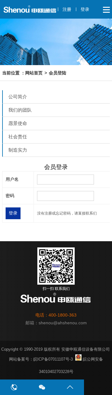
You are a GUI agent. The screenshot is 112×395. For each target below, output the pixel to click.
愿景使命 (17, 123)
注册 (67, 9)
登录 (85, 9)
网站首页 (34, 72)
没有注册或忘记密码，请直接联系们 (67, 213)
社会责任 (17, 136)
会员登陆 (57, 72)
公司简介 (17, 96)
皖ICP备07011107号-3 (53, 359)
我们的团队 (20, 110)
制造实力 (17, 150)
